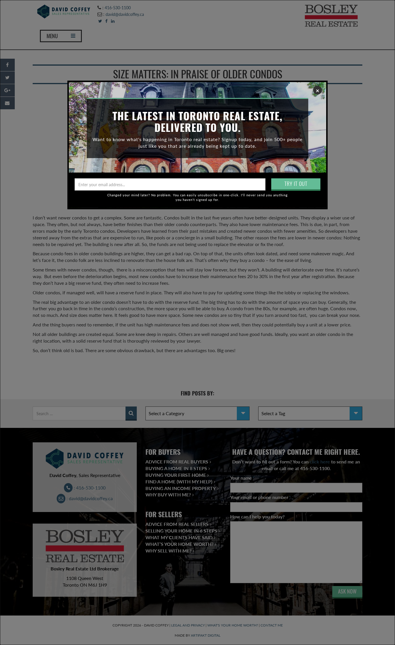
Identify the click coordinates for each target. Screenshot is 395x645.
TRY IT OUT (296, 183)
